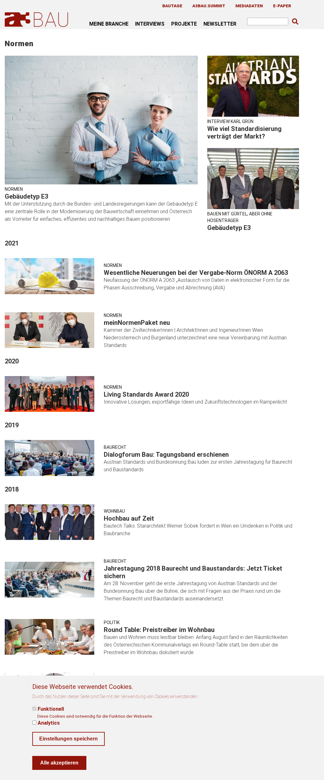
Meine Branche (108, 24)
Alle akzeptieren (59, 762)
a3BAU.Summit (208, 5)
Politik (112, 622)
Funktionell (51, 709)
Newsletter (219, 24)
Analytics (49, 723)
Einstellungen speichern (68, 738)
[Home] (38, 19)
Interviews (150, 24)
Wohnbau (114, 511)
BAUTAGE (172, 5)
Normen (14, 189)
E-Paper (282, 5)
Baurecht (115, 447)
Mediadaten (249, 5)
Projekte (184, 24)
